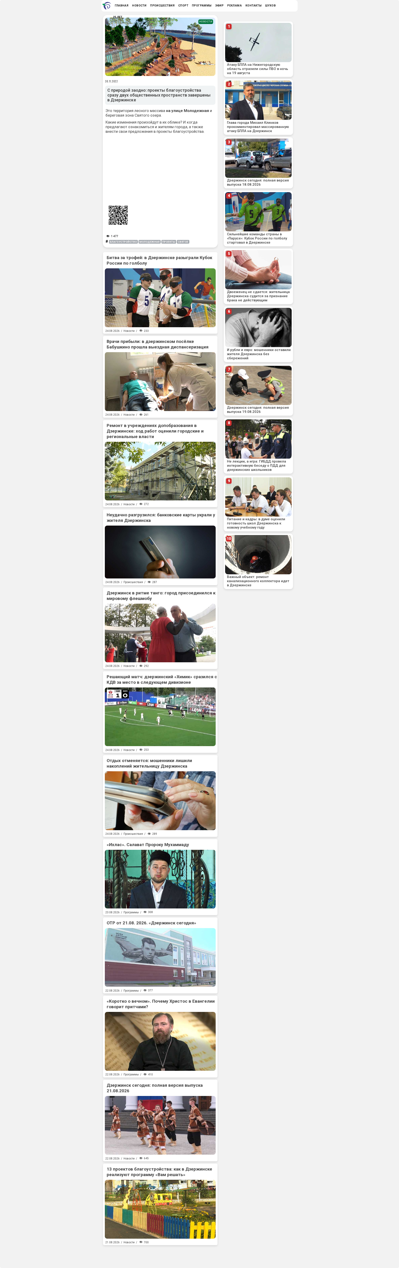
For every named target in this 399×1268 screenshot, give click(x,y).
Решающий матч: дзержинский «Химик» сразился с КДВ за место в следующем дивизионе (162, 679)
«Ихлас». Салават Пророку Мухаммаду (148, 844)
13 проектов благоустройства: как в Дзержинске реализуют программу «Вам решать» (159, 1171)
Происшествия (133, 582)
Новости (205, 21)
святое (183, 241)
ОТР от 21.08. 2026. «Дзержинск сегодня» (151, 923)
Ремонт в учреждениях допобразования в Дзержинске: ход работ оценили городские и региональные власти (155, 431)
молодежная (149, 241)
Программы (131, 912)
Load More (160, 1255)
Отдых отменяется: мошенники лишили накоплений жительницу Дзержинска (149, 763)
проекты (168, 241)
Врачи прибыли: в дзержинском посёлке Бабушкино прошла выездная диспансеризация (158, 344)
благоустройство (123, 241)
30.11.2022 (111, 81)
